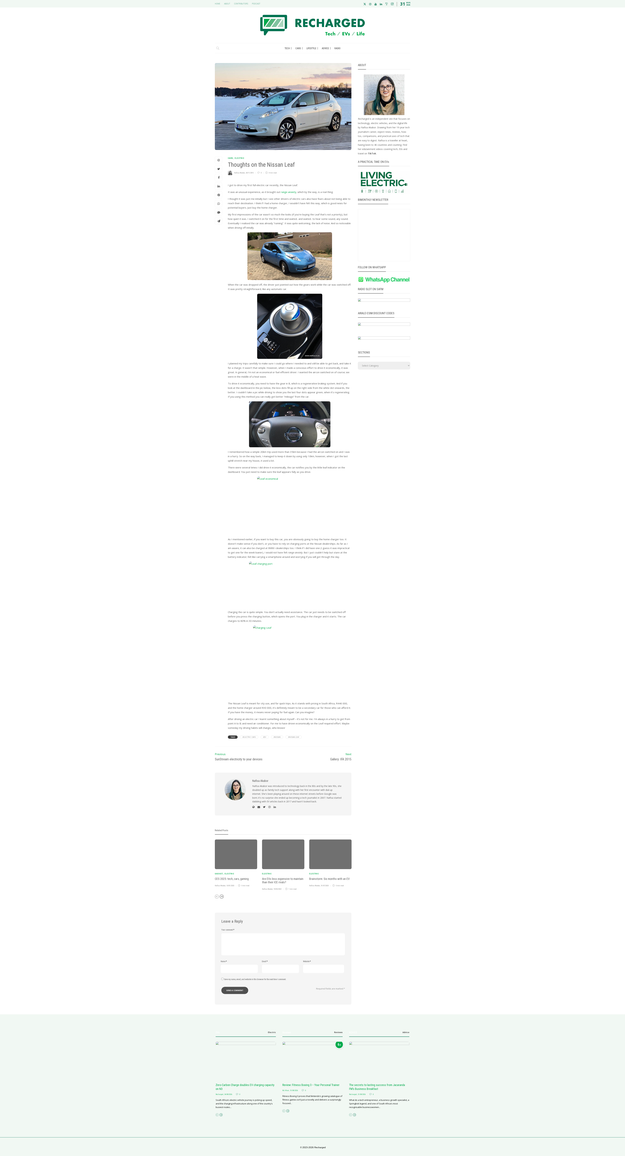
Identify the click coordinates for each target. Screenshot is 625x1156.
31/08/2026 (294, 1090)
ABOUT (227, 3)
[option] (236, 863)
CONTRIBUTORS (241, 3)
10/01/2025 (230, 886)
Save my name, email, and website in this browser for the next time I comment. (255, 979)
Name (224, 961)
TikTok (372, 153)
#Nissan (277, 737)
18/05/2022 (277, 889)
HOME (217, 3)
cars (230, 158)
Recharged (219, 1094)
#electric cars (249, 737)
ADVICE (325, 48)
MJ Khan (285, 1090)
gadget (219, 874)
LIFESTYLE (311, 48)
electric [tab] (272, 1032)
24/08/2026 (228, 1094)
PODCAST (256, 3)
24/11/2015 (250, 173)
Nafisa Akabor (239, 173)
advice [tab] (406, 1032)
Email (265, 961)
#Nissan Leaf (293, 737)
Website (307, 961)
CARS (298, 48)
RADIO (337, 48)
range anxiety (288, 192)
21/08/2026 (362, 1094)
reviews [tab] (338, 1032)
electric (239, 158)
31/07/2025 (325, 886)
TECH (287, 48)
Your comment (227, 930)
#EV (264, 737)
